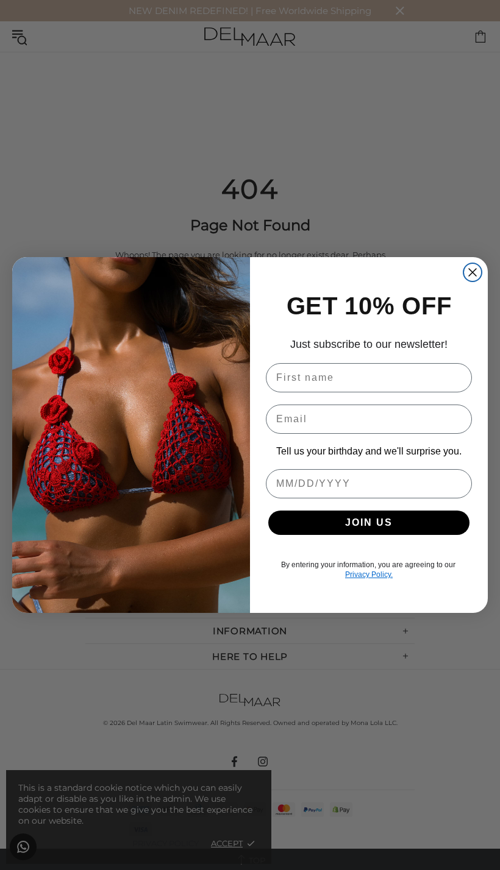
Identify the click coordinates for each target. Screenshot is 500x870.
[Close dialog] (472, 272)
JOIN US (369, 522)
